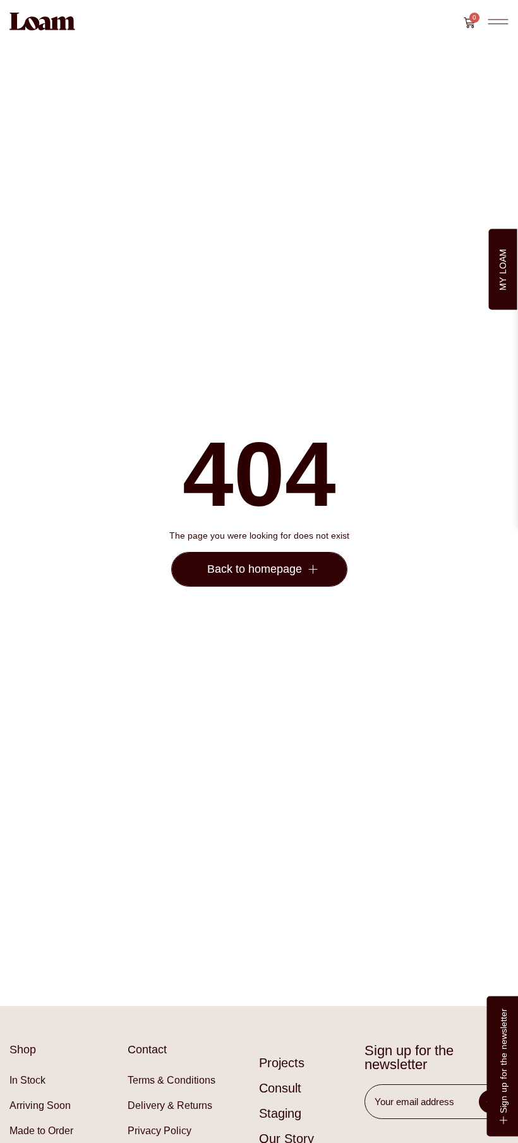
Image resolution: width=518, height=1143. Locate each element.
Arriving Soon (40, 1105)
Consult (280, 1088)
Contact (147, 1049)
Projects (281, 1063)
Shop (22, 1049)
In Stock (27, 1080)
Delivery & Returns (170, 1105)
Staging (280, 1113)
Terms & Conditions (171, 1080)
